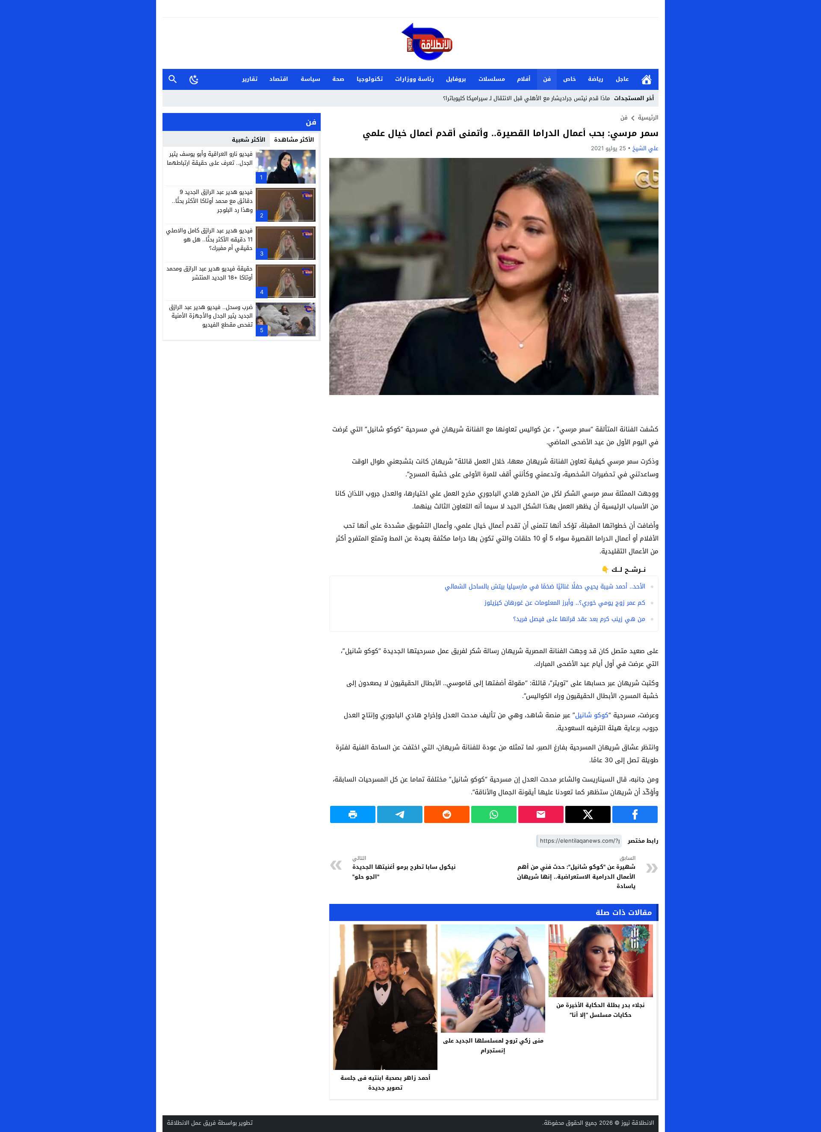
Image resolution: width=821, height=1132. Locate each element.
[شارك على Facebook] (635, 814)
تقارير (249, 79)
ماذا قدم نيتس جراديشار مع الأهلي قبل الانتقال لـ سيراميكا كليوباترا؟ (526, 98)
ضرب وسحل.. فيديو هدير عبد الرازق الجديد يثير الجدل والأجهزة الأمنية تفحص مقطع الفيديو (211, 315)
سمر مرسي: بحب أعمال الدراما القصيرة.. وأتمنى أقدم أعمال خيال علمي (511, 133)
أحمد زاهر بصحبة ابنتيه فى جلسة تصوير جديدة (385, 1083)
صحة (338, 79)
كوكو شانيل (591, 715)
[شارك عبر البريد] (540, 814)
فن (547, 79)
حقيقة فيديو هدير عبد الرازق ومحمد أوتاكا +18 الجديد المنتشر (209, 273)
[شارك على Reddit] (446, 814)
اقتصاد (278, 79)
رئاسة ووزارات (414, 79)
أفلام (524, 79)
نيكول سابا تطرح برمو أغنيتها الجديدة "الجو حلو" (404, 868)
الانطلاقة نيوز (637, 1122)
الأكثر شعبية (249, 139)
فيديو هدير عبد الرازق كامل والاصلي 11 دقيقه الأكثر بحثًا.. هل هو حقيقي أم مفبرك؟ (209, 239)
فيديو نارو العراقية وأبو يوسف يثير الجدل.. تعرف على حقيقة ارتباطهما (210, 158)
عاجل (622, 79)
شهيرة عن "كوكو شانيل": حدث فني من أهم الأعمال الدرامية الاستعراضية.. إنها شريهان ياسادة (576, 872)
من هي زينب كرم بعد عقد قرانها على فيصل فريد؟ (579, 619)
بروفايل (456, 79)
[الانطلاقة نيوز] (410, 44)
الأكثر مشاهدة (294, 139)
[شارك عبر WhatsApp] (493, 814)
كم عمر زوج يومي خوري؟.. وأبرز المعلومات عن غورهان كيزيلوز (564, 603)
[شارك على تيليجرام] (399, 814)
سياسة (310, 79)
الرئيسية (646, 79)
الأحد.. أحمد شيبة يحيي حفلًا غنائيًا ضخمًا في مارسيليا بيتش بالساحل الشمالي (545, 586)
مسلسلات (491, 79)
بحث (172, 79)
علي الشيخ (645, 148)
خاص (569, 79)
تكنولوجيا (370, 79)
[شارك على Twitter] (587, 814)
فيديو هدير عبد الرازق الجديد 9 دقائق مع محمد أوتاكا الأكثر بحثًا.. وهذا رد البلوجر (212, 201)
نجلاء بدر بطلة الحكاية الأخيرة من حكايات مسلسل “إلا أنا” (600, 1010)
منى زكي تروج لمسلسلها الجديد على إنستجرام (493, 1045)
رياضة (595, 79)
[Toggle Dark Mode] (194, 79)
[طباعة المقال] (352, 814)
